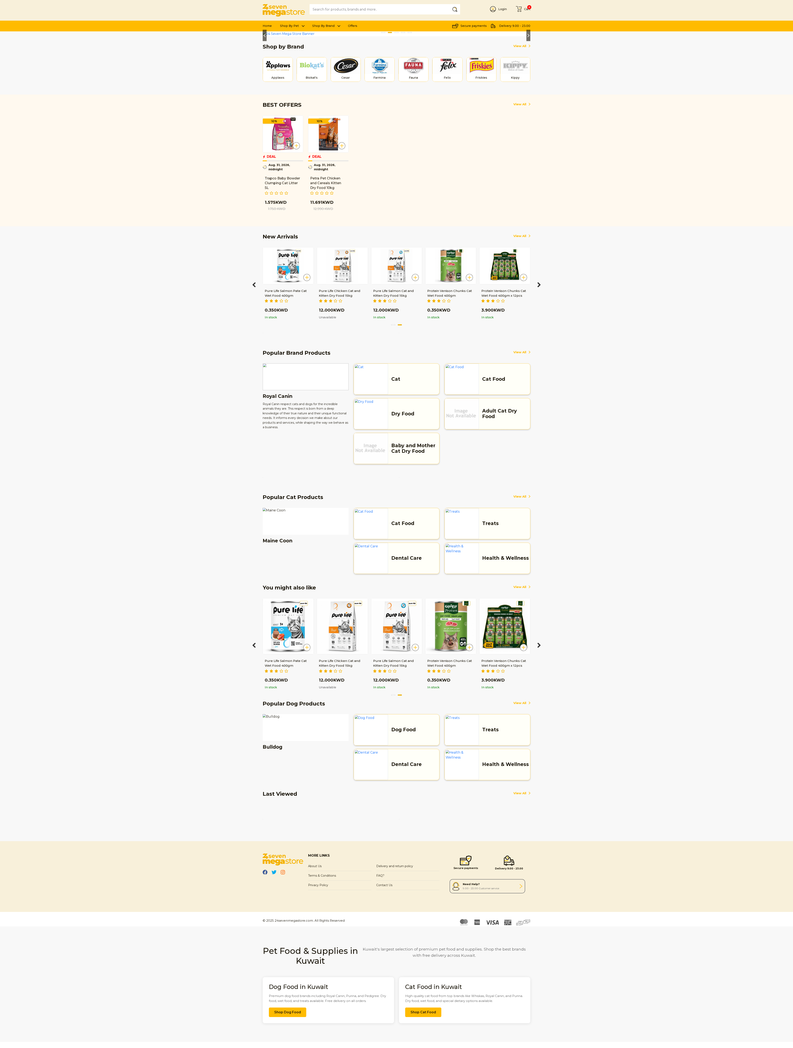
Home (267, 26)
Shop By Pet (289, 26)
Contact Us (384, 885)
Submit (455, 9)
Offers (352, 26)
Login (502, 9)
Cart (527, 9)
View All (519, 46)
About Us (315, 866)
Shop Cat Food (423, 1012)
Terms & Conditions (322, 875)
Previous (265, 35)
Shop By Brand (323, 26)
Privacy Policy (318, 885)
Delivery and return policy (394, 866)
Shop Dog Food (287, 1012)
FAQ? (380, 875)
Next (528, 35)
